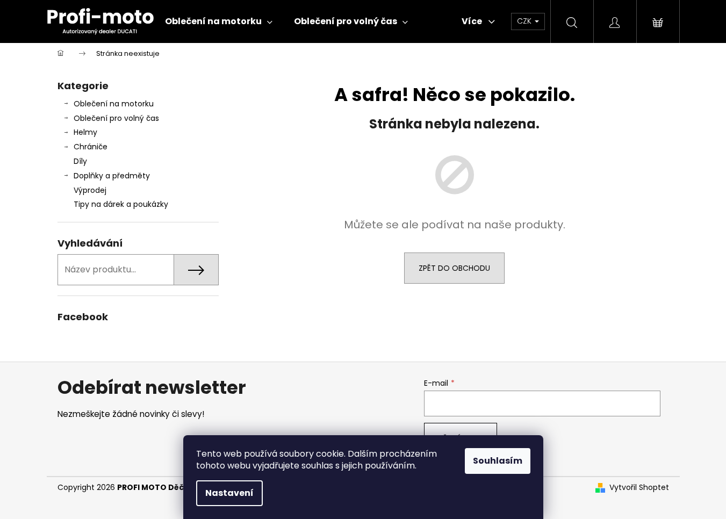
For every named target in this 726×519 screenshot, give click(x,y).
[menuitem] (218, 21)
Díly (80, 161)
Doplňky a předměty (112, 175)
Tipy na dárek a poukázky (121, 204)
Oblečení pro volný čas (116, 118)
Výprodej (90, 190)
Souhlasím (497, 461)
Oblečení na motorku (114, 103)
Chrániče (90, 146)
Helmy (85, 132)
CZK (525, 21)
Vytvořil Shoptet (639, 487)
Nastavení (229, 493)
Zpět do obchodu (454, 268)
